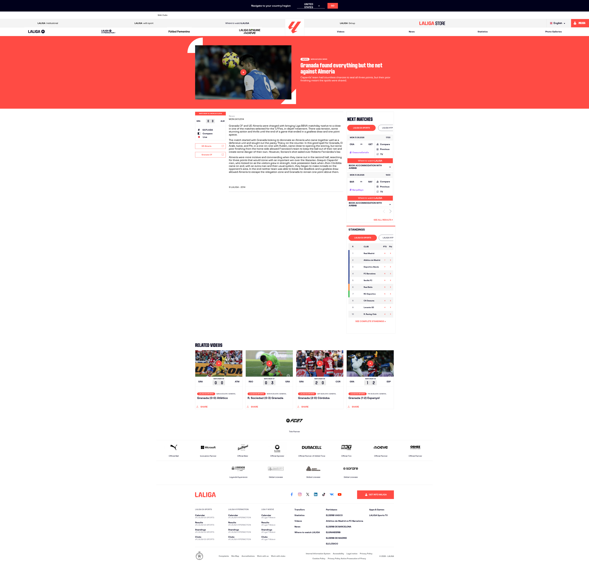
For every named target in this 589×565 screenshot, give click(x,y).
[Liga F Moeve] (179, 31)
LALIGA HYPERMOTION (392, 128)
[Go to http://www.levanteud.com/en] (283, 15)
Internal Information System (318, 554)
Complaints (224, 556)
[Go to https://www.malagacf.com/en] (297, 15)
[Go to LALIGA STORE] (432, 23)
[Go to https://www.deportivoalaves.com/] (231, 15)
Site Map (235, 556)
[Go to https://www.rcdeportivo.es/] (336, 15)
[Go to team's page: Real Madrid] (358, 253)
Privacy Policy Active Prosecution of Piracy (347, 558)
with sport (144, 23)
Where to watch (237, 23)
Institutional (48, 23)
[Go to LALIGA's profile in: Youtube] (339, 494)
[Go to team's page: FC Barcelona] (358, 273)
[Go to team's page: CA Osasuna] (358, 300)
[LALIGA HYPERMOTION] (108, 32)
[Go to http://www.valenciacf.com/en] (416, 15)
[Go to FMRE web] (199, 556)
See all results (382, 220)
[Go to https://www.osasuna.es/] (204, 15)
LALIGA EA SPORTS (361, 128)
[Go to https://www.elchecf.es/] (244, 15)
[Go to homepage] (294, 34)
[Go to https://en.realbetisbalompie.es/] (363, 15)
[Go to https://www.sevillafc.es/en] (402, 15)
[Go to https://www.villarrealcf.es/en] (429, 15)
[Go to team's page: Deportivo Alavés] (358, 267)
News (412, 31)
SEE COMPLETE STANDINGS (369, 321)
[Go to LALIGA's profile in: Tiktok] (323, 494)
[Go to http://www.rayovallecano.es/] (323, 15)
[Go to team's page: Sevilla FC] (358, 280)
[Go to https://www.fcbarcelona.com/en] (257, 15)
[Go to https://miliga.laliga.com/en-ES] (580, 23)
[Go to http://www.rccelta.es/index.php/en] (218, 15)
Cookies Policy (318, 558)
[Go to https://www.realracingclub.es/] (310, 15)
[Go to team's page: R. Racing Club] (358, 314)
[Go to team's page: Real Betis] (358, 287)
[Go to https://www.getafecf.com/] (270, 15)
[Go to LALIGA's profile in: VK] (331, 494)
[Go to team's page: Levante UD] (358, 307)
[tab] (361, 128)
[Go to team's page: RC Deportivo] (358, 294)
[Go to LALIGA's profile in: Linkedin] (315, 494)
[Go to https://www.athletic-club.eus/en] (178, 15)
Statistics (483, 31)
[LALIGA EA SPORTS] (36, 31)
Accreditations (248, 556)
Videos (340, 31)
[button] (36, 31)
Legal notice (351, 554)
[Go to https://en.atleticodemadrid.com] (191, 15)
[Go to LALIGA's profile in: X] (307, 494)
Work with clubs (278, 556)
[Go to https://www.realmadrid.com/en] (376, 15)
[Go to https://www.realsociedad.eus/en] (389, 15)
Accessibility (338, 554)
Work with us (263, 556)
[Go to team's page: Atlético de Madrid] (358, 260)
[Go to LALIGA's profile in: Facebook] (291, 494)
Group (347, 23)
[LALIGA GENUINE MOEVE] (250, 31)
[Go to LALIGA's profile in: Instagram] (299, 494)
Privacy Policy (366, 554)
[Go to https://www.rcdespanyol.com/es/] (350, 15)
